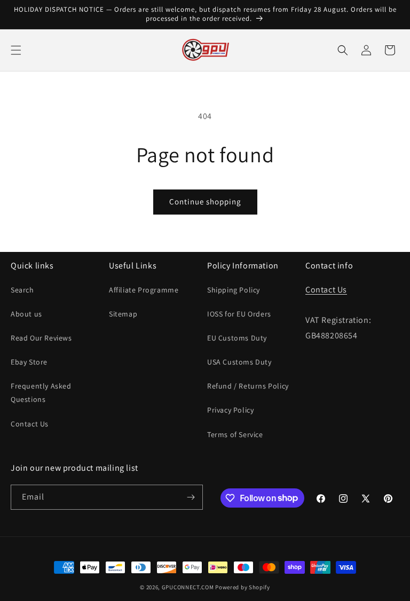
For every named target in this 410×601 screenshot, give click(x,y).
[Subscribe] (190, 497)
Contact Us (30, 424)
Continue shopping (205, 201)
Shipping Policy (233, 290)
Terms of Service (235, 434)
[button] (16, 50)
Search (22, 290)
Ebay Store (29, 362)
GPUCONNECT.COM (188, 587)
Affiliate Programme (143, 290)
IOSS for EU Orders (239, 314)
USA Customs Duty (239, 362)
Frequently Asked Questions (41, 392)
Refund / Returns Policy (248, 386)
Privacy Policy (230, 410)
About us (26, 314)
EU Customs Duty (237, 338)
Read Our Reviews (41, 338)
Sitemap (123, 314)
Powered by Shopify (242, 587)
